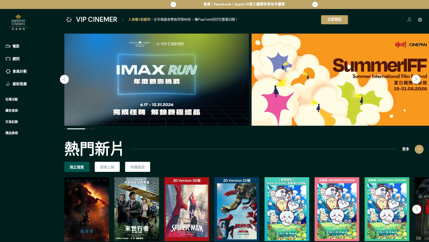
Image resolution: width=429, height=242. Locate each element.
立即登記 (334, 19)
